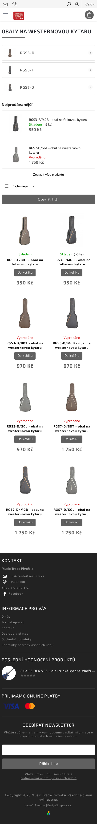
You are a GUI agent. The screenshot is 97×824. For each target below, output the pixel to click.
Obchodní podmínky (17, 639)
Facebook (16, 593)
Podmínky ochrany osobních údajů (28, 645)
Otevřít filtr (48, 199)
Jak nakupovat (13, 622)
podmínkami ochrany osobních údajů (48, 778)
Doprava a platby (15, 633)
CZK (88, 4)
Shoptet (40, 805)
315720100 (17, 582)
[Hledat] (68, 4)
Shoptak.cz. (64, 805)
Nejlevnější (20, 186)
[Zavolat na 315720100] (15, 4)
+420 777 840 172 (15, 587)
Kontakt (8, 628)
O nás (6, 616)
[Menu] (5, 13)
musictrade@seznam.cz (26, 576)
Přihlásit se (48, 764)
